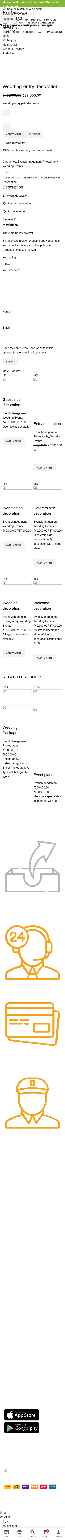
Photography (10, 745)
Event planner (45, 775)
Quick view (7, 800)
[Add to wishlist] (7, 783)
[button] (7, 791)
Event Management (15, 741)
